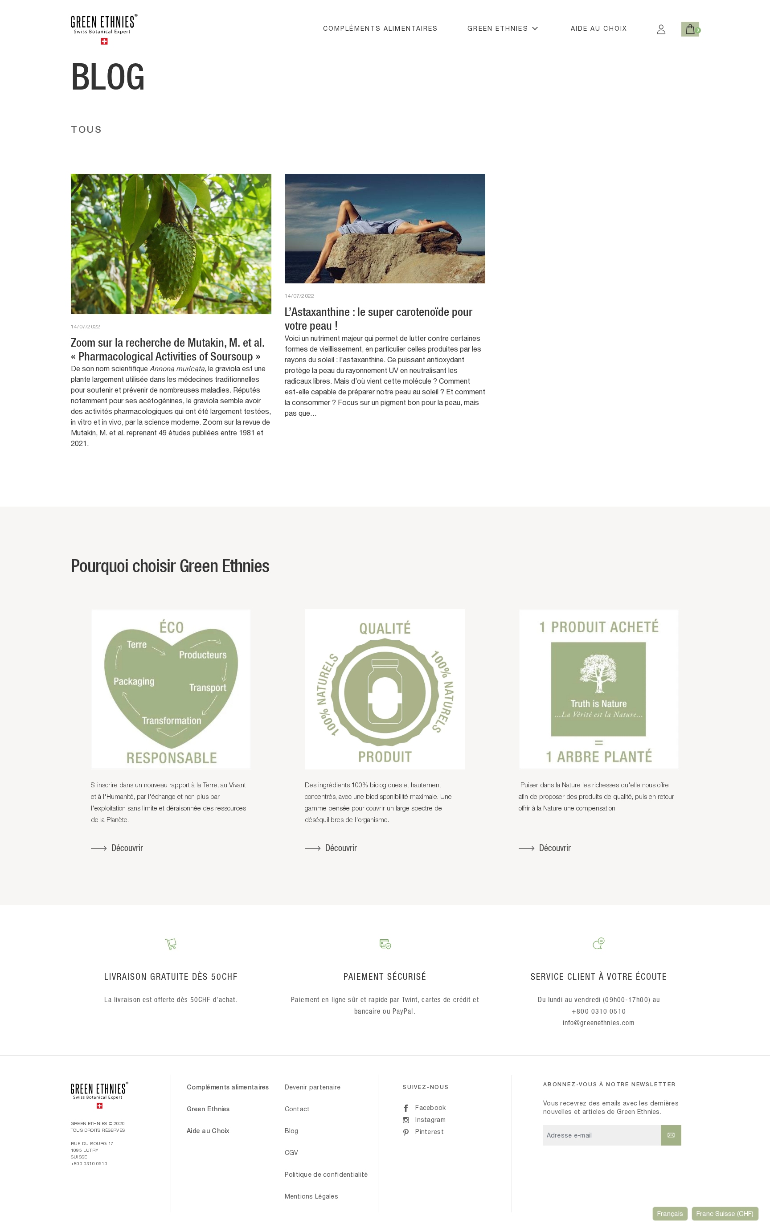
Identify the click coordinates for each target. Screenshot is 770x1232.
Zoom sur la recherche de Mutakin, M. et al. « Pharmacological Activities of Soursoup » (168, 349)
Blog (292, 1130)
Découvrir (127, 848)
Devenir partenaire (313, 1087)
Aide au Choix (599, 28)
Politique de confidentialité (326, 1174)
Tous (87, 129)
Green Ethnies (497, 28)
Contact (297, 1109)
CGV (292, 1152)
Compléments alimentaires (380, 28)
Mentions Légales (311, 1196)
